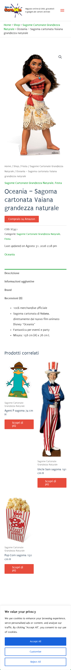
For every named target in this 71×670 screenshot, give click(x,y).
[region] (35, 637)
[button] (60, 57)
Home (7, 25)
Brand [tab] (8, 290)
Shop (17, 25)
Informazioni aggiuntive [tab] (19, 281)
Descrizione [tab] (12, 273)
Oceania (10, 254)
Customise (35, 651)
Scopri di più (17, 424)
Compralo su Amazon (21, 219)
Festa (24, 166)
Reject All (35, 661)
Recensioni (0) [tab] (13, 298)
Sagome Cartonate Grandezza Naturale (29, 183)
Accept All (35, 641)
